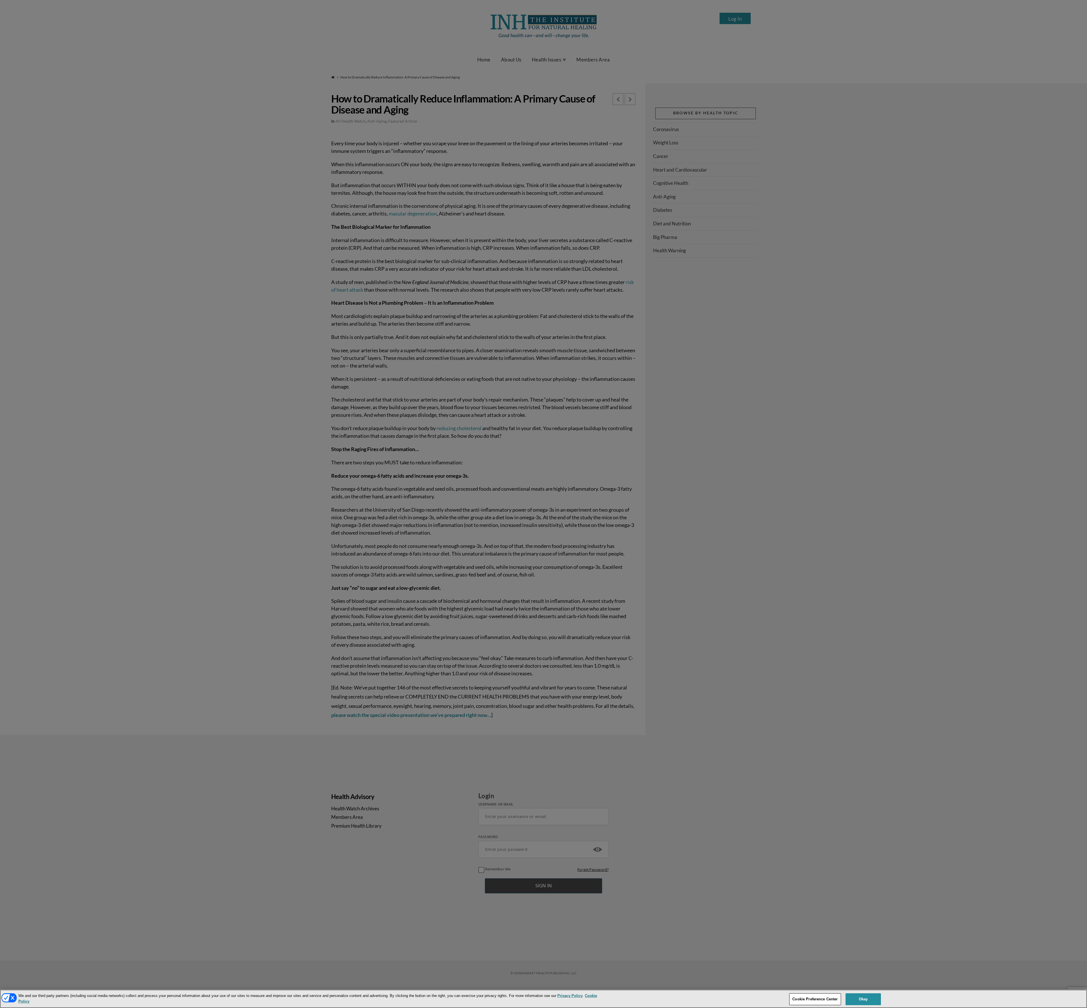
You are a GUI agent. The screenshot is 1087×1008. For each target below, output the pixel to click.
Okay (863, 999)
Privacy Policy (570, 996)
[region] (543, 999)
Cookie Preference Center (815, 999)
